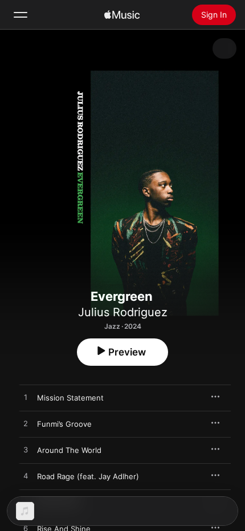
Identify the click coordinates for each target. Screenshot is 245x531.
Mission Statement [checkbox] (70, 397)
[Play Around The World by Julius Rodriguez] (25, 450)
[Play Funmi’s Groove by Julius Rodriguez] (25, 424)
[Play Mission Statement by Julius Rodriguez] (25, 398)
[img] (122, 15)
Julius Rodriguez (123, 312)
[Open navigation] (20, 14)
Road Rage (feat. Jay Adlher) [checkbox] (88, 476)
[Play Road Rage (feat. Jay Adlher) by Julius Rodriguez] (25, 476)
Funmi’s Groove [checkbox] (64, 423)
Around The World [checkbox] (69, 450)
